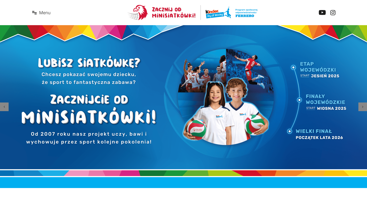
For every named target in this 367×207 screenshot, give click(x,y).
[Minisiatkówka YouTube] (322, 12)
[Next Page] (362, 106)
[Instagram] (332, 12)
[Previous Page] (4, 106)
